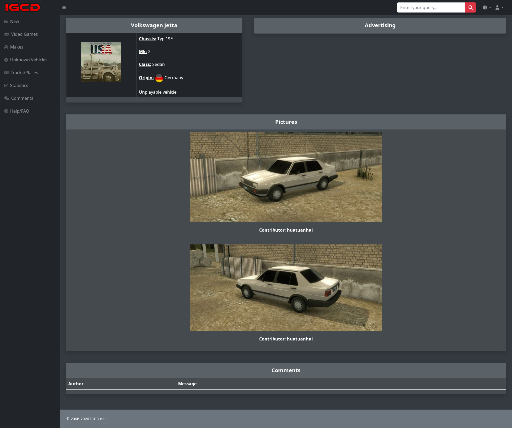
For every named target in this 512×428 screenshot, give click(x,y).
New (14, 21)
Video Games (24, 34)
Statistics (19, 85)
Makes (16, 47)
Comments (22, 98)
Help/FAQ (19, 111)
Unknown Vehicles (28, 60)
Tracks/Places (24, 73)
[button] (487, 7)
